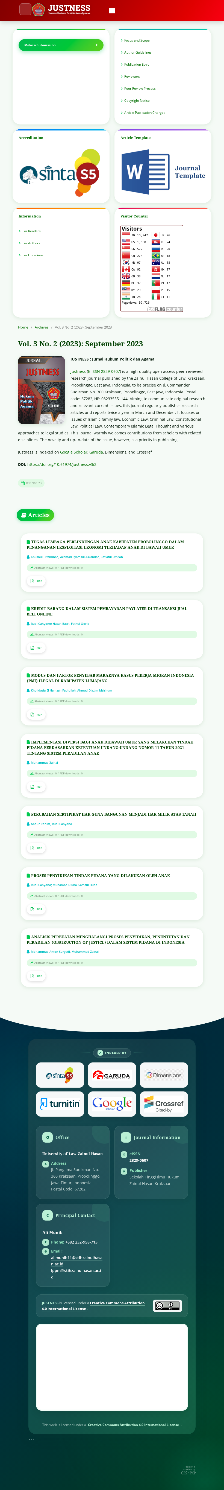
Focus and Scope (137, 40)
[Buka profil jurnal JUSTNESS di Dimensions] (164, 1075)
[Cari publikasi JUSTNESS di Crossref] (164, 1104)
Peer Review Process (140, 88)
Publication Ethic (136, 64)
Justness (78, 371)
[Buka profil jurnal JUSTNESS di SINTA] (60, 1075)
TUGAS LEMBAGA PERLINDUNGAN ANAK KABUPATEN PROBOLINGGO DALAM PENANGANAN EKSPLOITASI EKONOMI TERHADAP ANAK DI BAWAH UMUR (105, 544)
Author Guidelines (138, 52)
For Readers (31, 231)
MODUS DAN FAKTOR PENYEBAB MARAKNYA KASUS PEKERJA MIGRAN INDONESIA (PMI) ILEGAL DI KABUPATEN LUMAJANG (110, 678)
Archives (41, 327)
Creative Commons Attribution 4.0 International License (133, 1425)
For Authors (31, 243)
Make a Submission (40, 45)
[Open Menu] (25, 9)
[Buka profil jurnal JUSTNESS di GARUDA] (112, 1075)
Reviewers (132, 76)
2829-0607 (138, 1160)
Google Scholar (73, 452)
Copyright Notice (137, 100)
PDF (39, 581)
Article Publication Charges (144, 112)
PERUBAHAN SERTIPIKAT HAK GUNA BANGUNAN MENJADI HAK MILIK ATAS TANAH (113, 814)
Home (23, 327)
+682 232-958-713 (81, 1242)
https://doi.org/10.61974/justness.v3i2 (61, 464)
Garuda (96, 452)
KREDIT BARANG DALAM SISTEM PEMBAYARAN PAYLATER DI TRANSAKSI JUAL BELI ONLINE (107, 611)
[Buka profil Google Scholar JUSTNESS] (112, 1104)
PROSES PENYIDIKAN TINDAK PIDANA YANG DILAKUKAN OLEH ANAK (100, 875)
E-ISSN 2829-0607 (104, 371)
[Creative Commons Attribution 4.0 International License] (167, 1306)
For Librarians (32, 255)
